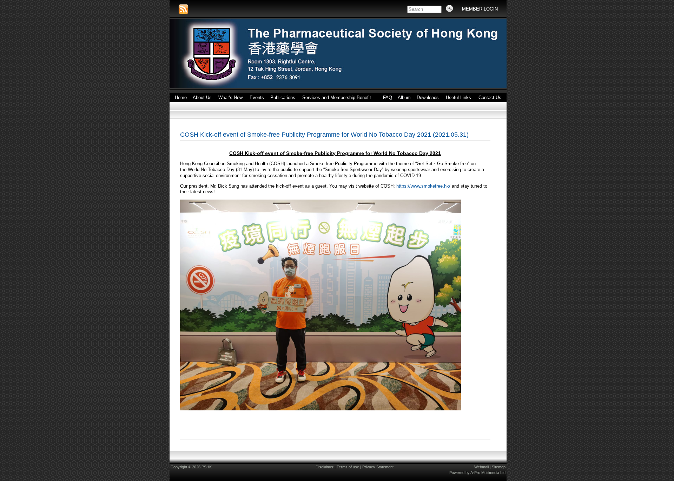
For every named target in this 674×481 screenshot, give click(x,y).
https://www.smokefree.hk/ (423, 186)
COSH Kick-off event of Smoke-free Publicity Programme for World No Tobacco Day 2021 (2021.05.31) (324, 134)
